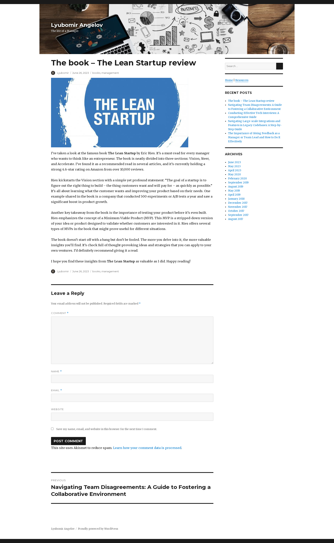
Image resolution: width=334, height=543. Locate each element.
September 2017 (238, 215)
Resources (241, 80)
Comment (60, 313)
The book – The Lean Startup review (251, 101)
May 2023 (234, 166)
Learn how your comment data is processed (147, 448)
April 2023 (234, 170)
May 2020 (234, 174)
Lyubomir (63, 72)
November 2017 (237, 207)
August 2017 (235, 219)
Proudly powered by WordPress (98, 528)
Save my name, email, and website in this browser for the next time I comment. (106, 429)
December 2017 (237, 202)
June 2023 (234, 162)
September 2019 (238, 182)
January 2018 (236, 198)
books (96, 72)
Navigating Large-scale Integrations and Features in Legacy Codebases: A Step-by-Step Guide (255, 125)
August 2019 (235, 186)
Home (229, 80)
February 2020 (237, 178)
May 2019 (234, 190)
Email (56, 390)
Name (56, 371)
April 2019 (234, 194)
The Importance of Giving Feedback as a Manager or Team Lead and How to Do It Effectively (254, 137)
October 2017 (236, 211)
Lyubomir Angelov (77, 25)
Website (57, 409)
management (110, 72)
